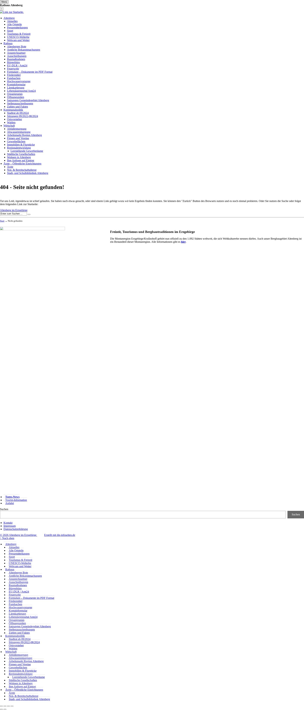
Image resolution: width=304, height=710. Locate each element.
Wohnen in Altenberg (19, 157)
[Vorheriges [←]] (1, 709)
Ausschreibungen (16, 55)
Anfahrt (9, 503)
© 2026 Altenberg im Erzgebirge (18, 535)
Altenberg (9, 18)
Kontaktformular (16, 84)
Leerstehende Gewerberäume (27, 150)
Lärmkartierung (15, 87)
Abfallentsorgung (16, 128)
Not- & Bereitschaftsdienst (21, 169)
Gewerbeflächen (16, 141)
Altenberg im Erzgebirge (13, 210)
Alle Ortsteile (14, 24)
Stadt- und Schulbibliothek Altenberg (27, 173)
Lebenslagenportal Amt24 (21, 90)
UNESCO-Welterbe (18, 37)
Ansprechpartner (16, 52)
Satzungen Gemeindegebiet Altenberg (28, 100)
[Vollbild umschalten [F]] (8, 706)
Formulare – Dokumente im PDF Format (29, 71)
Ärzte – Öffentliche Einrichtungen (22, 163)
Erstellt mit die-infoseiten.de (59, 535)
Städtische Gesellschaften (21, 154)
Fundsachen (13, 78)
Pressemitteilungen (17, 27)
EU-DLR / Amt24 (17, 65)
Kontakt (8, 522)
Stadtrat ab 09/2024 (18, 112)
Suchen (4, 509)
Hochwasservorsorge (18, 81)
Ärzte (10, 166)
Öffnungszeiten (15, 97)
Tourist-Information (16, 500)
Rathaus (8, 43)
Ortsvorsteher (14, 119)
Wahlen (11, 122)
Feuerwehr (13, 68)
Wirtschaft (9, 125)
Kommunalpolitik (13, 109)
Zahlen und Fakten (17, 106)
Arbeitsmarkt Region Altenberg (24, 135)
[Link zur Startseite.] (12, 12)
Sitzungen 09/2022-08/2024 (22, 116)
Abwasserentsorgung (18, 131)
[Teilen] (5, 706)
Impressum (10, 525)
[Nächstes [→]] (5, 709)
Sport (10, 30)
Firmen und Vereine (18, 138)
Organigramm (15, 93)
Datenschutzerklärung (16, 529)
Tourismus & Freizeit (18, 33)
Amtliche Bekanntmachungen (23, 49)
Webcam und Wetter (18, 40)
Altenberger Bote (16, 46)
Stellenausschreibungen (20, 103)
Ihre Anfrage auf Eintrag (20, 160)
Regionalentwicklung (19, 147)
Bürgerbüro (13, 62)
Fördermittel (14, 74)
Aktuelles (12, 21)
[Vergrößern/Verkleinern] (12, 706)
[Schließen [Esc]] (1, 706)
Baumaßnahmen (16, 59)
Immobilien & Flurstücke (21, 144)
